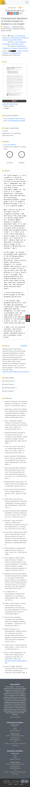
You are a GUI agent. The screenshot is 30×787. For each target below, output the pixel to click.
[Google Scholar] (25, 405)
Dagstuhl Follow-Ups (15, 730)
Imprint (10, 784)
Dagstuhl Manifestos (15, 739)
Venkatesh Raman (18, 29)
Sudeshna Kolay (17, 27)
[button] (21, 13)
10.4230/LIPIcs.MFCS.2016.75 (16, 118)
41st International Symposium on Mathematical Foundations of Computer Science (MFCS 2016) (15, 38)
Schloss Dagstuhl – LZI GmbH (19, 781)
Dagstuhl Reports (15, 737)
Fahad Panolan (6, 29)
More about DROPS (15, 717)
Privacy (15, 784)
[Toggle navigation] (27, 2)
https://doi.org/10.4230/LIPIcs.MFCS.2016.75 (15, 372)
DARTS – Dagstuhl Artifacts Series (15, 735)
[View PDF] (15, 81)
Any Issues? (26, 781)
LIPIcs (15, 726)
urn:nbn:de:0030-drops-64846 (16, 121)
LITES (15, 741)
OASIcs (15, 728)
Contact (21, 784)
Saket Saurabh (6, 30)
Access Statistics (10, 144)
